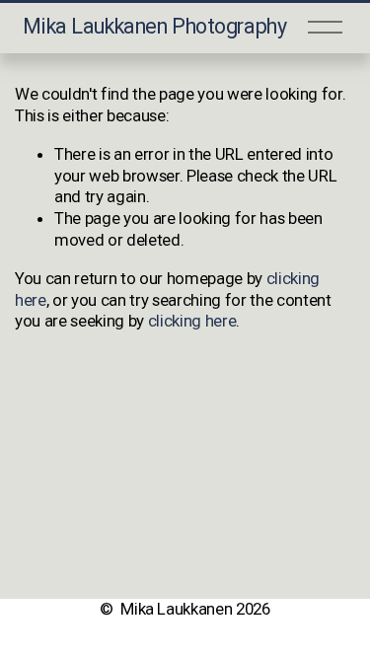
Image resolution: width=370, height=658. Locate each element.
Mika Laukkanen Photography (155, 26)
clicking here (192, 320)
